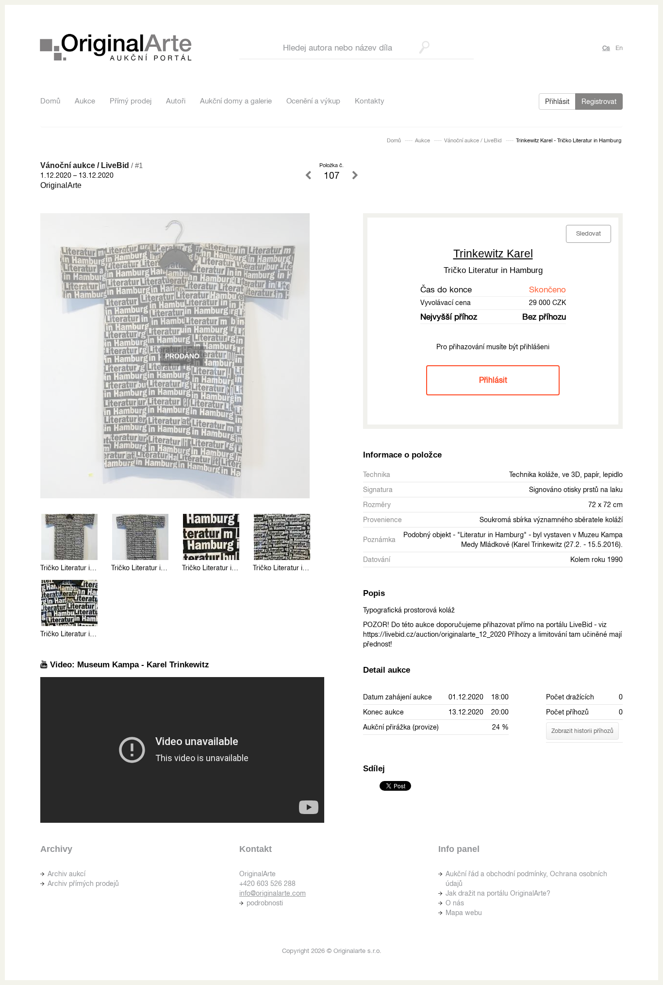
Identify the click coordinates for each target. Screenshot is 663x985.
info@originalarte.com (272, 893)
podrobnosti (265, 903)
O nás (455, 903)
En (619, 47)
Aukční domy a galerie (236, 101)
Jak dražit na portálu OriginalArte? (498, 893)
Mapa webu (464, 913)
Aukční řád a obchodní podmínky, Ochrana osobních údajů (526, 878)
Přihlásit (557, 101)
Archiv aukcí (66, 874)
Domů (50, 101)
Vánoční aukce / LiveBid (473, 140)
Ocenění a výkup (313, 101)
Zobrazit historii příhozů (582, 731)
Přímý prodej (130, 101)
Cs (606, 47)
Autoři (175, 101)
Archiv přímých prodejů (83, 883)
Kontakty (369, 101)
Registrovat (598, 101)
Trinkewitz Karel (493, 253)
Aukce (85, 101)
